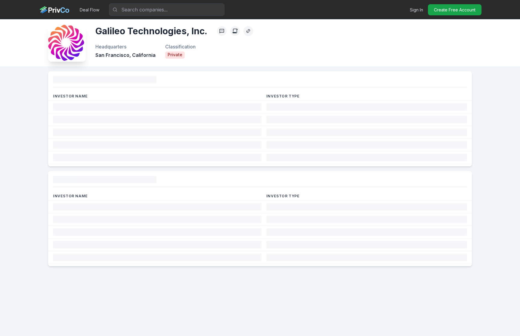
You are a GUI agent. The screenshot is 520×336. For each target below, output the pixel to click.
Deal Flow (89, 9)
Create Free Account (454, 9)
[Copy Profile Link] (248, 31)
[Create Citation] (235, 31)
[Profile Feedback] (222, 31)
